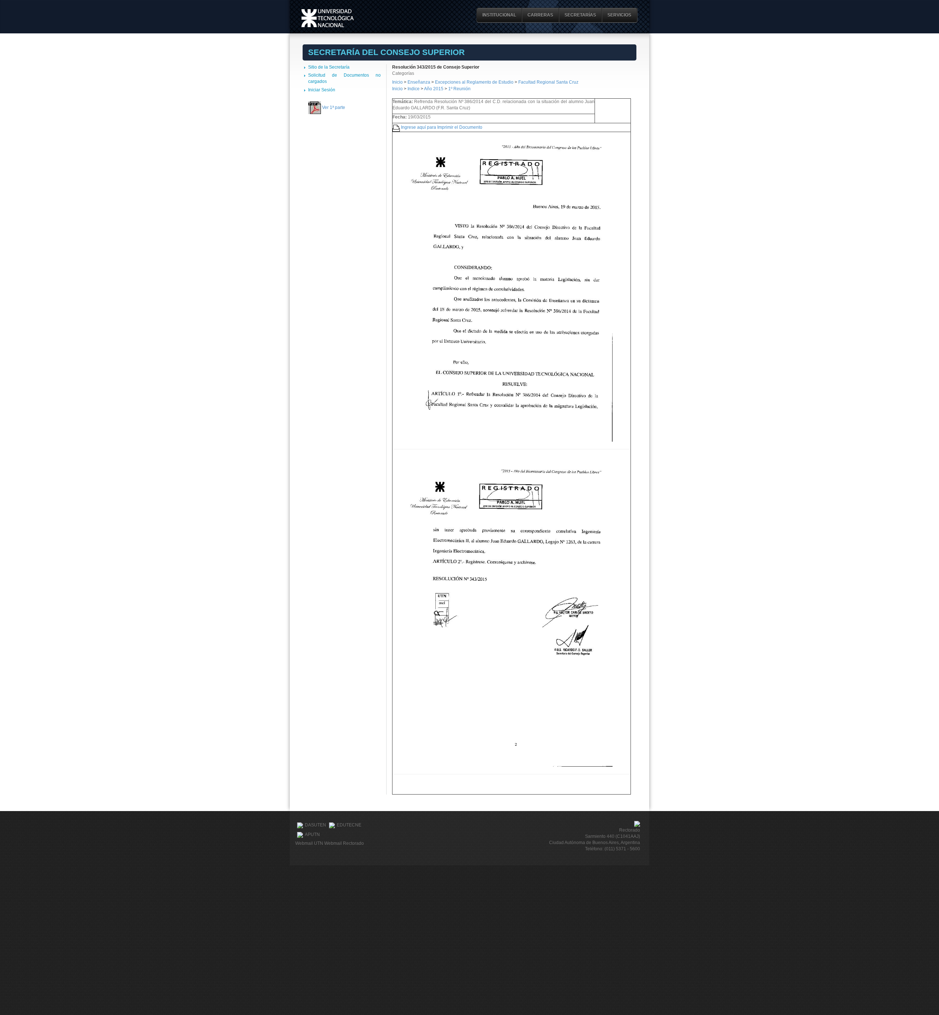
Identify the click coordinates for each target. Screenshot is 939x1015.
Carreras (540, 15)
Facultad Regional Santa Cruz (548, 82)
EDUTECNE (349, 825)
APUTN (312, 834)
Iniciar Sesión (321, 89)
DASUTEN (315, 825)
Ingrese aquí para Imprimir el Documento (441, 127)
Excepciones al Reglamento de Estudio (474, 82)
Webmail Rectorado (344, 843)
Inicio (397, 82)
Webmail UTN (309, 843)
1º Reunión (459, 88)
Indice (414, 88)
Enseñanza (419, 82)
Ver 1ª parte (333, 107)
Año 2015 (433, 88)
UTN (328, 18)
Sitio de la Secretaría (329, 67)
